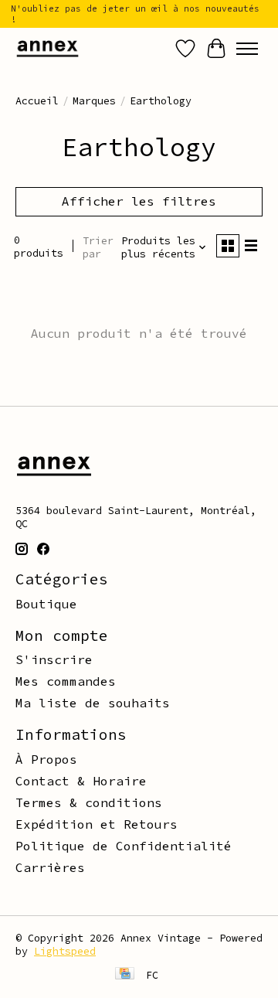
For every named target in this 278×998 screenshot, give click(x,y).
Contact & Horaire (81, 781)
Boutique (46, 603)
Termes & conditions (88, 802)
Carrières (50, 867)
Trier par (98, 247)
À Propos (46, 759)
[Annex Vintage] (47, 48)
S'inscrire (54, 659)
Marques (94, 100)
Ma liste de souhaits (92, 702)
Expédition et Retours (96, 824)
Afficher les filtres (139, 201)
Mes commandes (65, 681)
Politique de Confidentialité (123, 845)
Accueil (37, 100)
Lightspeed (65, 951)
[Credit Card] (124, 975)
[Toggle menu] (247, 48)
